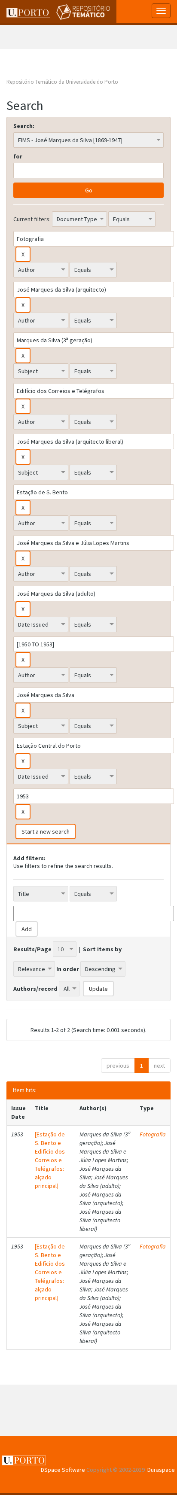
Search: (23, 126)
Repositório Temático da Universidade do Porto (62, 81)
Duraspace (161, 1470)
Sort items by (102, 949)
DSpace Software (63, 1470)
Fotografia (153, 1134)
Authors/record (35, 989)
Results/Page (32, 949)
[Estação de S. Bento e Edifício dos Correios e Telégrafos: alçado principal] (50, 1160)
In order (67, 969)
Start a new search (45, 831)
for (17, 156)
